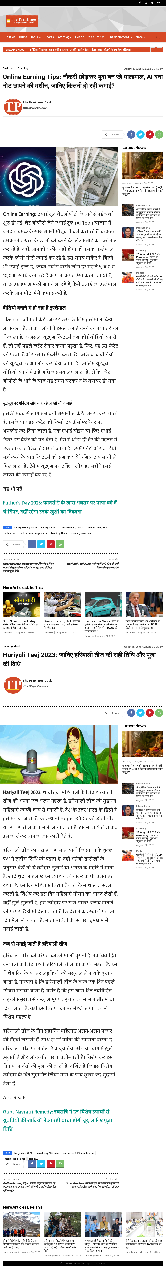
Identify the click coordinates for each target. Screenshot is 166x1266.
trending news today (82, 533)
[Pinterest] (150, 134)
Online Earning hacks (72, 527)
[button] (158, 37)
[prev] (152, 49)
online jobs (11, 533)
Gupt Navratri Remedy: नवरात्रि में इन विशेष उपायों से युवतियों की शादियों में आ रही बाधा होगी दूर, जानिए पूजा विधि (28, 567)
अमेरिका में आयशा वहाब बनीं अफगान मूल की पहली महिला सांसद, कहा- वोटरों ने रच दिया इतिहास (149, 236)
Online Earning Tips (97, 527)
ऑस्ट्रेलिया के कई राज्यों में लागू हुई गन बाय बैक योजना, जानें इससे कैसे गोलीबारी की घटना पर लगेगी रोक (148, 213)
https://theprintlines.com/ (35, 108)
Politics (140, 273)
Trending (23, 68)
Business (8, 68)
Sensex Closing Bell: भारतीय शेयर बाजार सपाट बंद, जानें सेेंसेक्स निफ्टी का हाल (62, 625)
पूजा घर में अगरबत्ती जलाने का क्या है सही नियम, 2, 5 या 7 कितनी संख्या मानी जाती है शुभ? (142, 191)
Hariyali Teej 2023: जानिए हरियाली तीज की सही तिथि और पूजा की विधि (92, 566)
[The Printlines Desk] (13, 107)
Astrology (127, 183)
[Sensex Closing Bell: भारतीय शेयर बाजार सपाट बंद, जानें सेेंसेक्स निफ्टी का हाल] (62, 604)
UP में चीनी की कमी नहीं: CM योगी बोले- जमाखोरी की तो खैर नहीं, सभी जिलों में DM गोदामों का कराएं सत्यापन (149, 281)
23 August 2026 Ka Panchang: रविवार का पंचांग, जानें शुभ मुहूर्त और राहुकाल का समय (79, 50)
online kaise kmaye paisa (34, 533)
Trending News (59, 533)
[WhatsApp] (159, 134)
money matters (49, 527)
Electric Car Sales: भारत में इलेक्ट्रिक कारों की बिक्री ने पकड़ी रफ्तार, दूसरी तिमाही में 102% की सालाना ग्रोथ (101, 626)
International (143, 205)
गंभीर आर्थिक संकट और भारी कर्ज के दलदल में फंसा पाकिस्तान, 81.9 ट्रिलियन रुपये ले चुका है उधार (143, 625)
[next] (159, 49)
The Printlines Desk (37, 102)
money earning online (25, 527)
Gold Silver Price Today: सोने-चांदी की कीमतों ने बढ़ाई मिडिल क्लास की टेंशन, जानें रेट (20, 625)
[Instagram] (146, 3)
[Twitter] (152, 3)
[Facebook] (140, 3)
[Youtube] (159, 3)
